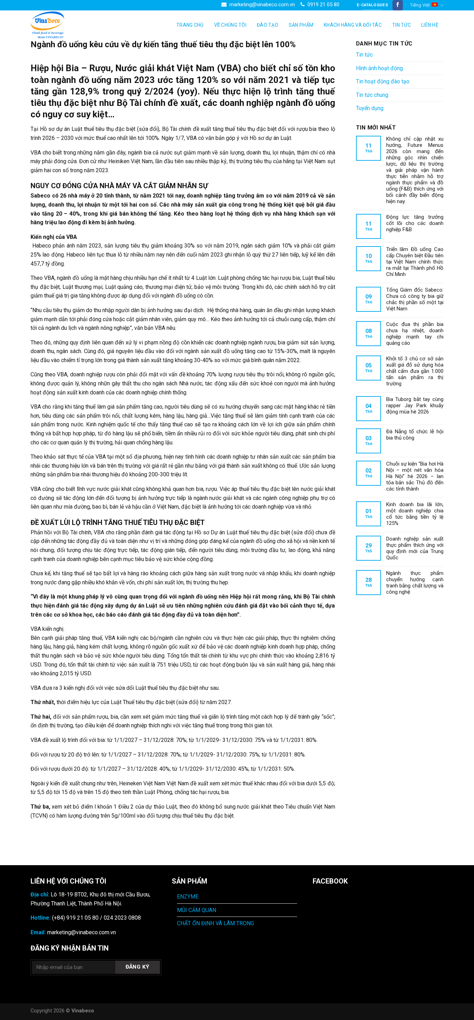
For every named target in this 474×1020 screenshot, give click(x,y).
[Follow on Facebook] (397, 5)
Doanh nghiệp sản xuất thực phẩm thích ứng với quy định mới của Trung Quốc (415, 548)
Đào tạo (267, 25)
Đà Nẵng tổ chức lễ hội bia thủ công (415, 434)
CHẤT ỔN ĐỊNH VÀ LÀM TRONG (215, 923)
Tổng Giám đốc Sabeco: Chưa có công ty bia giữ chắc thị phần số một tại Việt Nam (415, 299)
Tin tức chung (372, 95)
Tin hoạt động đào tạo (382, 81)
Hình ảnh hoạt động (379, 68)
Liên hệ (429, 25)
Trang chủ (190, 25)
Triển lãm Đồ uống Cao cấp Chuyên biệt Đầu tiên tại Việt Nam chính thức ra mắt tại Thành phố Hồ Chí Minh (415, 261)
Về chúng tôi (230, 25)
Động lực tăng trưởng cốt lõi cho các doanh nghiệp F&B (415, 223)
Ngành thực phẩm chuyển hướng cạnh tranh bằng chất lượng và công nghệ (415, 582)
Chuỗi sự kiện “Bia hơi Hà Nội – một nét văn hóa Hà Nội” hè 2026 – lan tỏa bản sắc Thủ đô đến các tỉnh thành (415, 476)
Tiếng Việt (420, 5)
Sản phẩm (301, 25)
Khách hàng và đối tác (353, 25)
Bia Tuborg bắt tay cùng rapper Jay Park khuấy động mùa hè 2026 (415, 405)
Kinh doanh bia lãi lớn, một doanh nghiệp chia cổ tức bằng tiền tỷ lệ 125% (415, 513)
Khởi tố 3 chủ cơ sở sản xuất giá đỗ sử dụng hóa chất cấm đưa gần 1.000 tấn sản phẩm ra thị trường (415, 371)
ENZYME (187, 896)
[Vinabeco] (65, 24)
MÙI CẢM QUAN (196, 910)
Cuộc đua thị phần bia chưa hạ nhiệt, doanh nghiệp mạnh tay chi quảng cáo (415, 333)
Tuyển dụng (369, 108)
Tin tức (401, 25)
